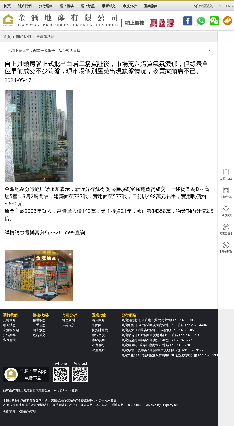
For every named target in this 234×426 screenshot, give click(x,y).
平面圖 (96, 325)
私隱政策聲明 (27, 411)
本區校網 (98, 340)
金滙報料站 (45, 36)
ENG (229, 5)
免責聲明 (9, 411)
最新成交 (39, 335)
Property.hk (169, 405)
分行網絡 (9, 335)
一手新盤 (39, 325)
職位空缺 (9, 340)
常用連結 (98, 350)
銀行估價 (98, 335)
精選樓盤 (39, 320)
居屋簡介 (98, 320)
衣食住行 (98, 345)
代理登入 (206, 5)
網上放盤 (39, 330)
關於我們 (23, 36)
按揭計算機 (100, 330)
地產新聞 (68, 320)
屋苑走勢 (68, 325)
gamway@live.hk (59, 390)
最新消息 (9, 325)
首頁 (7, 36)
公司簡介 (9, 320)
